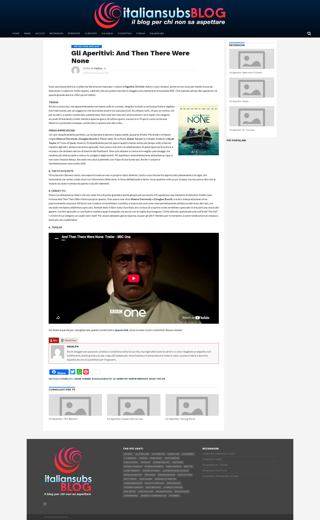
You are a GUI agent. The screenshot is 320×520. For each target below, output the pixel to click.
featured (177, 462)
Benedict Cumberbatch (153, 496)
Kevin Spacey (173, 483)
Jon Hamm (150, 475)
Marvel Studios (151, 471)
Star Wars (156, 458)
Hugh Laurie (145, 479)
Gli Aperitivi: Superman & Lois (124, 418)
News (27, 33)
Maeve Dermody (138, 379)
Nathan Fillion (164, 491)
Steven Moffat (161, 462)
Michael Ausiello (133, 466)
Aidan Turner (82, 379)
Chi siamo (107, 33)
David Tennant (132, 471)
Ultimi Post (70, 340)
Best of (188, 466)
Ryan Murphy (131, 462)
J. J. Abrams (130, 458)
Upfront (145, 462)
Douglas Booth (102, 379)
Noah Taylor (157, 379)
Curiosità (91, 33)
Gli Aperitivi (120, 379)
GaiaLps (98, 68)
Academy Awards (133, 487)
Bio (55, 340)
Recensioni (56, 33)
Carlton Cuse (145, 491)
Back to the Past (154, 483)
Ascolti (40, 33)
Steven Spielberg (154, 466)
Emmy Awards (173, 466)
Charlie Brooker (133, 483)
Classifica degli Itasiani (175, 471)
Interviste (74, 33)
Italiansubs (157, 33)
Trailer (143, 458)
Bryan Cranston (133, 475)
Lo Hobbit (174, 496)
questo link (121, 330)
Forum (140, 33)
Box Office (129, 491)
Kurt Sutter (185, 475)
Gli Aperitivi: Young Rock (180, 418)
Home (15, 33)
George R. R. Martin (165, 479)
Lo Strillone (142, 454)
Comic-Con (173, 454)
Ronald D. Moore (173, 487)
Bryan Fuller (182, 491)
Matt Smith (130, 479)
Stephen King (131, 496)
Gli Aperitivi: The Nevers (63, 418)
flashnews (188, 454)
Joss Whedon (172, 458)
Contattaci (125, 33)
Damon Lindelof (166, 475)
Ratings (128, 454)
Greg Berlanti (153, 487)
